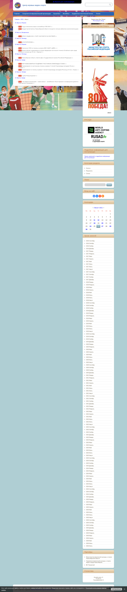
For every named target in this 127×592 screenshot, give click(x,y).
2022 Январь (89, 406)
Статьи (88, 173)
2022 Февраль (90, 409)
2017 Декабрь (90, 279)
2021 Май (89, 385)
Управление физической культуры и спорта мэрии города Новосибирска (98, 561)
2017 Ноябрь (89, 277)
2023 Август (89, 455)
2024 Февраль (90, 471)
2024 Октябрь (90, 491)
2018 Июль (89, 297)
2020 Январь (89, 344)
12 (98, 220)
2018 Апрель (89, 290)
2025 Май (89, 509)
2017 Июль (89, 266)
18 (94, 223)
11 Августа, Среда (20, 78)
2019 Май (89, 323)
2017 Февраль (90, 253)
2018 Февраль (90, 284)
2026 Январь (89, 530)
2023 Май (89, 447)
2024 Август (89, 486)
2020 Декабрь (90, 372)
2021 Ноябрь (89, 401)
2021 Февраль (90, 378)
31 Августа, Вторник (20, 22)
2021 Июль (89, 390)
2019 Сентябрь (90, 334)
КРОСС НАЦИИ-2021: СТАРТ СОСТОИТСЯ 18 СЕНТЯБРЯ (38, 36)
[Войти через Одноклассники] (103, 196)
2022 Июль (89, 421)
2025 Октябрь (90, 522)
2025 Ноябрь (89, 525)
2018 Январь (89, 282)
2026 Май (89, 540)
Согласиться (116, 589)
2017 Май (89, 261)
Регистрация (96, 20)
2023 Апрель (89, 445)
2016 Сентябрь (90, 240)
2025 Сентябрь (90, 520)
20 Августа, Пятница (20, 54)
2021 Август (89, 393)
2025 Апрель (89, 507)
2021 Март (89, 380)
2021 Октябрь (90, 398)
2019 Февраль (90, 315)
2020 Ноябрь (89, 370)
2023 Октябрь (90, 460)
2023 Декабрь (90, 465)
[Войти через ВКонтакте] (97, 196)
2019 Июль (89, 328)
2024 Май (89, 478)
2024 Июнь (89, 481)
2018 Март (89, 287)
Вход (102, 20)
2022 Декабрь (90, 434)
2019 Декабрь (90, 341)
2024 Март (89, 473)
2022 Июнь (89, 419)
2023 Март (89, 442)
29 (110, 226)
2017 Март (89, 256)
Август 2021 (98, 207)
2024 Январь (89, 468)
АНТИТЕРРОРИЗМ (27, 42)
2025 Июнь (89, 512)
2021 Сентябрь (90, 396)
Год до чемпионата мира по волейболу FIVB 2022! (36, 26)
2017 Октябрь (90, 274)
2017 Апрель (89, 259)
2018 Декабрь (90, 310)
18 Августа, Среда (20, 60)
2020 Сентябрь (90, 365)
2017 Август (89, 269)
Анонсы (88, 168)
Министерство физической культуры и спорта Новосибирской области (99, 557)
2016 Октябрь (90, 243)
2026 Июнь (89, 543)
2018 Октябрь (90, 305)
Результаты (89, 171)
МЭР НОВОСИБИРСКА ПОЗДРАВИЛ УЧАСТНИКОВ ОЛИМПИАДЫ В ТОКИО (43, 63)
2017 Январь (89, 251)
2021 (22, 19)
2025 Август (89, 517)
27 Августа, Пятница (20, 38)
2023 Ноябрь (89, 463)
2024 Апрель (89, 476)
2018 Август (89, 300)
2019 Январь (89, 313)
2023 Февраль (90, 440)
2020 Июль (89, 359)
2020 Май (89, 354)
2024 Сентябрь (90, 489)
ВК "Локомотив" (90, 565)
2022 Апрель (89, 414)
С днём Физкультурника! (29, 75)
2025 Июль (89, 515)
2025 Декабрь (90, 527)
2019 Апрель (89, 321)
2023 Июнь (89, 450)
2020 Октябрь (90, 367)
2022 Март (89, 411)
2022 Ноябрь (89, 432)
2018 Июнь (89, 295)
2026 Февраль (90, 533)
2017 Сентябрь (90, 272)
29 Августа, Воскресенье (22, 32)
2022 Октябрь (90, 429)
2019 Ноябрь (89, 339)
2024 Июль (89, 484)
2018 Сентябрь (90, 303)
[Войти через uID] (94, 196)
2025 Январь (89, 499)
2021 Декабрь (90, 403)
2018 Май (89, 292)
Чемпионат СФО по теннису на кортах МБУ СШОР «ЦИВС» (39, 48)
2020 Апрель (89, 352)
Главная (17, 19)
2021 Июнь (89, 388)
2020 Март (89, 349)
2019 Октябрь (90, 336)
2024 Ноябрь (89, 494)
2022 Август (89, 424)
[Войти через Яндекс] (100, 196)
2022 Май (89, 416)
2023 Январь (89, 437)
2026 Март (89, 535)
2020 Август (89, 362)
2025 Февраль (90, 502)
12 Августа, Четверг (20, 72)
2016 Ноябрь (89, 246)
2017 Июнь (89, 264)
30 (86, 229)
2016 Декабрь (90, 248)
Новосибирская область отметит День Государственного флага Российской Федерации (46, 57)
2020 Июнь (89, 357)
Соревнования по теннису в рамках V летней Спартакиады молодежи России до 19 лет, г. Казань (49, 69)
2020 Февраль (90, 346)
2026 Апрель (89, 538)
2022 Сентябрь (90, 427)
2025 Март (89, 504)
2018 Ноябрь (89, 308)
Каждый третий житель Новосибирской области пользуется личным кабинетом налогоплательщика (50, 29)
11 (94, 220)
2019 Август (89, 331)
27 (102, 226)
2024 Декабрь (90, 496)
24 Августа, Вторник (20, 44)
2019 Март (89, 318)
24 (90, 226)
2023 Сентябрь (90, 458)
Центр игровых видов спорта (34, 5)
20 (102, 223)
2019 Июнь (89, 326)
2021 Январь (89, 375)
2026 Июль (89, 546)
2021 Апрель (89, 383)
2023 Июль (89, 453)
